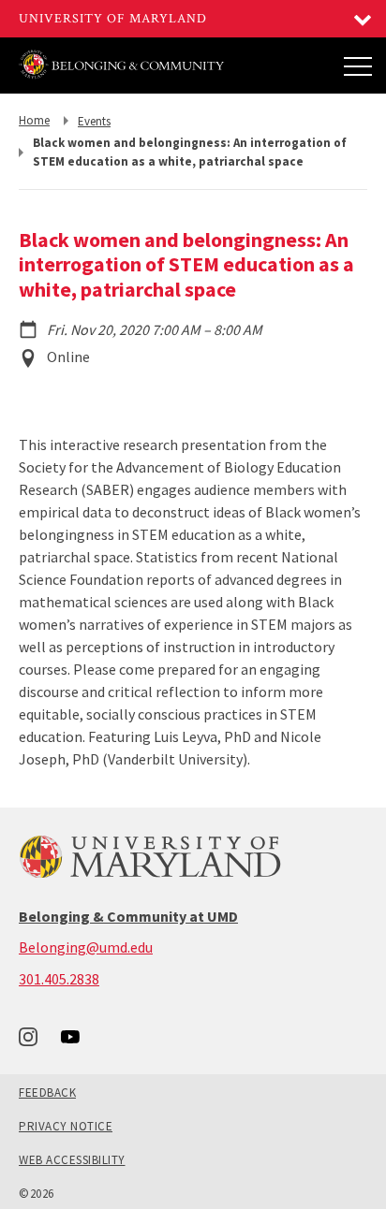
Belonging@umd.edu (86, 947)
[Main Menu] (358, 65)
